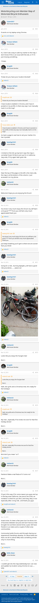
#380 (36, 560)
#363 (36, 73)
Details (20, 601)
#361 (36, 29)
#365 (36, 121)
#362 (36, 49)
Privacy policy (24, 594)
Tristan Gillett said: (7, 125)
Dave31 (5, 17)
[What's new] (33, 2)
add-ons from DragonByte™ (24, 599)
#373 (36, 352)
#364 (36, 93)
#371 (36, 262)
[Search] (37, 2)
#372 (36, 284)
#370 (36, 229)
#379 (36, 517)
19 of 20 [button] (19, 576)
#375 (36, 405)
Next (26, 576)
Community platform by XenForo (17, 598)
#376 (36, 438)
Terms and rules (14, 594)
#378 (36, 491)
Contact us (4, 594)
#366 (36, 149)
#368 (36, 189)
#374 (36, 372)
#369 (36, 205)
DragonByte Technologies (11, 601)
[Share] (33, 29)
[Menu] (2, 2)
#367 (36, 169)
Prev (12, 576)
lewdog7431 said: (7, 233)
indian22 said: (6, 376)
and (9, 36)
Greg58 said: (6, 97)
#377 (36, 471)
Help (31, 594)
